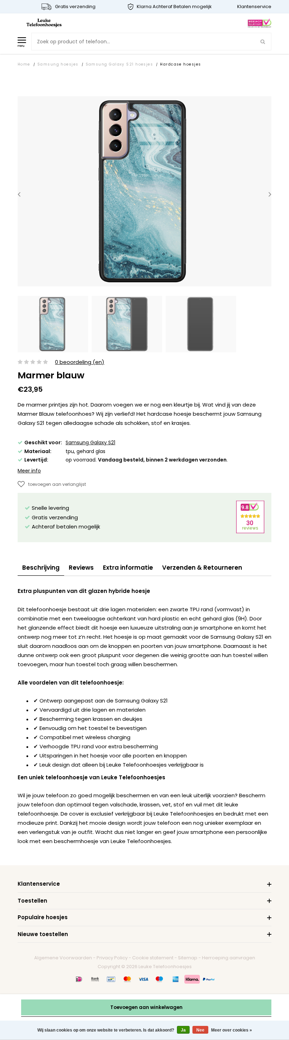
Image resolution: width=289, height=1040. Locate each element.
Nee (200, 1030)
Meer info (29, 470)
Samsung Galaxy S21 (90, 442)
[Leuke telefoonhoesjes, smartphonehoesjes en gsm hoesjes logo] (44, 22)
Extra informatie (128, 567)
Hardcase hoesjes (180, 64)
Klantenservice (254, 6)
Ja (183, 1030)
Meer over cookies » (231, 1030)
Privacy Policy (112, 957)
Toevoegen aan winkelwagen (146, 1007)
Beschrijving (41, 567)
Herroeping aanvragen (228, 957)
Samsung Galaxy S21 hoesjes (119, 64)
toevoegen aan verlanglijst (57, 484)
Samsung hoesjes (58, 64)
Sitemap (187, 957)
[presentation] (19, 194)
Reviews (81, 567)
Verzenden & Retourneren (202, 567)
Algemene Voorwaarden (63, 957)
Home (24, 64)
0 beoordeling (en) (79, 362)
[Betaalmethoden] (79, 979)
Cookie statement (152, 957)
